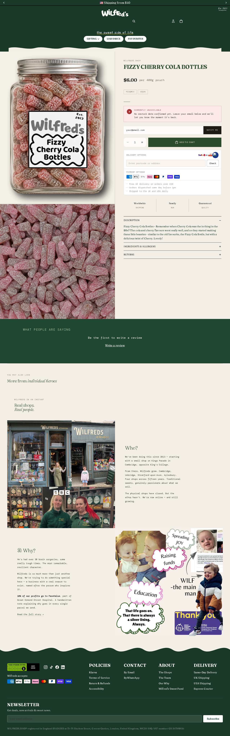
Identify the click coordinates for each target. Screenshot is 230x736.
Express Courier (203, 688)
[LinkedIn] (63, 667)
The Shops (165, 672)
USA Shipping (202, 683)
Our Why (164, 683)
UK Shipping (201, 677)
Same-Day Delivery (205, 672)
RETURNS (129, 254)
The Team (165, 677)
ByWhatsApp (131, 677)
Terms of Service (99, 677)
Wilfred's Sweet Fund (171, 688)
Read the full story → (30, 614)
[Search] (134, 21)
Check (212, 163)
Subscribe (213, 718)
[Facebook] (57, 667)
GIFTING (92, 39)
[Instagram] (45, 667)
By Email (129, 672)
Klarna (93, 672)
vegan (142, 92)
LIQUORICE (113, 39)
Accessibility (96, 688)
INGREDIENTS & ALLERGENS (140, 246)
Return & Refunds (99, 683)
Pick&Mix (130, 92)
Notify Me (212, 130)
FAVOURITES (135, 39)
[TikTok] (51, 667)
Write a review (115, 345)
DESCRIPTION (131, 220)
